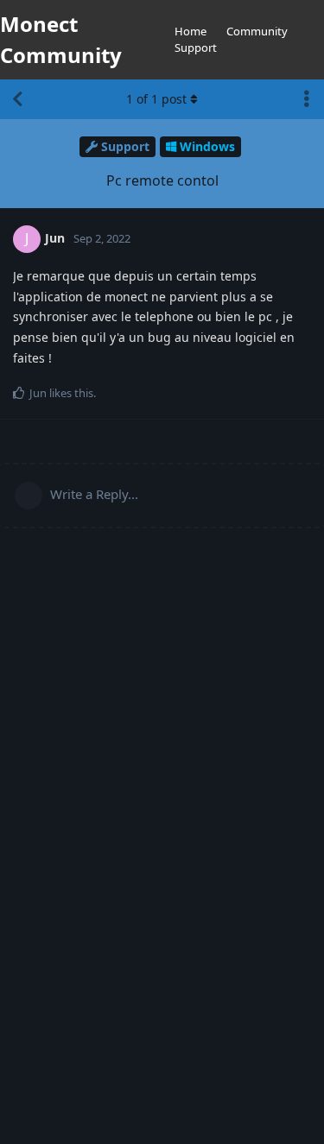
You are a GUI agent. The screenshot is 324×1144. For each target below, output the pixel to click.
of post (156, 99)
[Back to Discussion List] (17, 99)
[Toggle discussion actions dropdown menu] (306, 99)
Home (190, 31)
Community (257, 31)
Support (196, 47)
